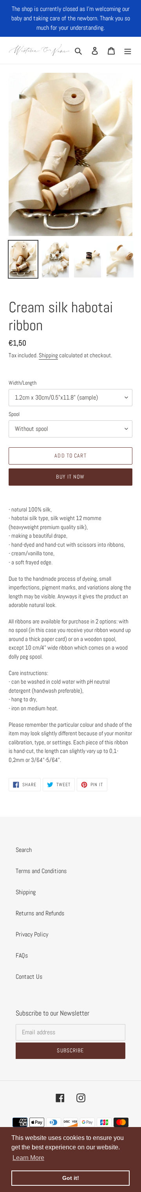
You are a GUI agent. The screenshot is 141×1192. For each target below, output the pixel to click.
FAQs (22, 955)
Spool (14, 414)
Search (24, 850)
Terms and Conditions (41, 871)
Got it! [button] (70, 1178)
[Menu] (127, 50)
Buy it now (70, 476)
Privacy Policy (32, 934)
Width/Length (22, 382)
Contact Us (29, 976)
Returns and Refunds (40, 913)
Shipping (48, 355)
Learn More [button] (28, 1157)
